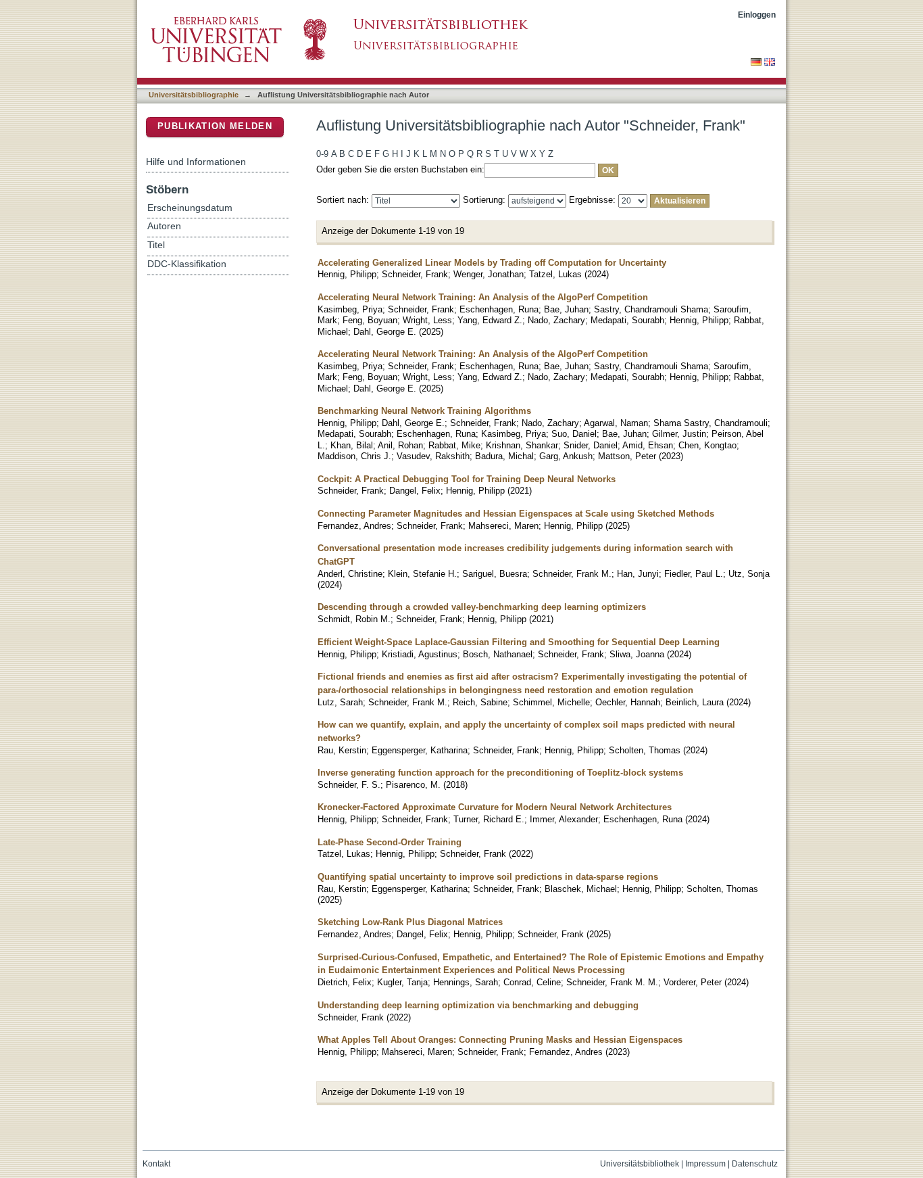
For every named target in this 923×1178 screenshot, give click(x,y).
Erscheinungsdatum (189, 208)
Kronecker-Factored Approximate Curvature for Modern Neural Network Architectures (495, 807)
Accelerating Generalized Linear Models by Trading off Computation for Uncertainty (492, 263)
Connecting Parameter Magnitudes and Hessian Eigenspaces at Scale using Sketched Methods (516, 514)
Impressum (705, 1164)
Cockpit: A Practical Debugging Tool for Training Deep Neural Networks (467, 479)
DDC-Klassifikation (186, 264)
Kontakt (156, 1164)
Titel (156, 245)
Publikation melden (214, 126)
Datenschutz (755, 1164)
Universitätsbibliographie (194, 95)
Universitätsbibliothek (639, 1164)
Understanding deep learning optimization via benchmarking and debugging (478, 1005)
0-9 (322, 154)
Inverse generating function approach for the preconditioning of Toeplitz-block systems (500, 773)
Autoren (164, 226)
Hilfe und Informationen (196, 161)
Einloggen (757, 14)
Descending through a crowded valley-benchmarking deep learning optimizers (482, 607)
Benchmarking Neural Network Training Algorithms (424, 411)
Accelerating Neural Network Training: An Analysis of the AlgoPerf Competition (483, 297)
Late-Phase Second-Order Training (390, 842)
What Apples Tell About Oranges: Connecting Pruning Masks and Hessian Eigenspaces (500, 1040)
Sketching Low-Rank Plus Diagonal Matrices (410, 922)
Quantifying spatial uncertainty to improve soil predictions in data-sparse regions (488, 877)
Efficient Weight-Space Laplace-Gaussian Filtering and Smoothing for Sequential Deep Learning (519, 642)
